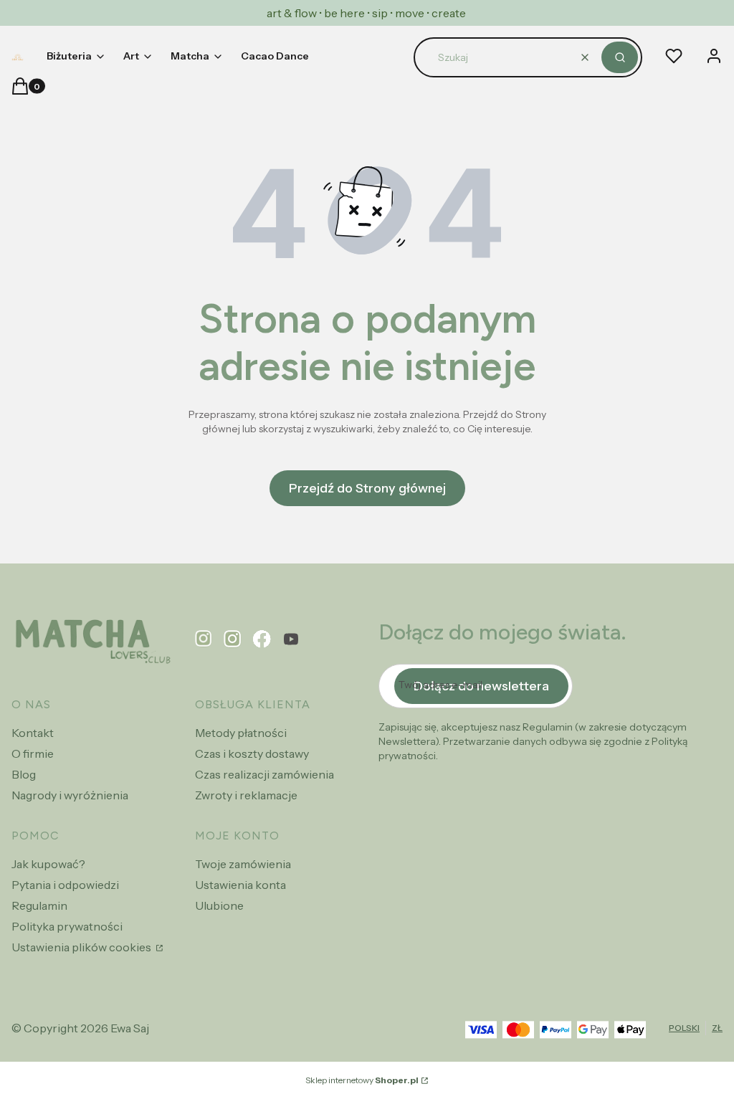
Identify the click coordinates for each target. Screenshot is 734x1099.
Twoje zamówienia (243, 864)
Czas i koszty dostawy (252, 753)
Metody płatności (241, 732)
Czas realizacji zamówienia (264, 774)
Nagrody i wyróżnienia (69, 795)
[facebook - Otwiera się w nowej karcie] (262, 639)
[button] (619, 57)
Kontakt (32, 732)
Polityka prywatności (67, 926)
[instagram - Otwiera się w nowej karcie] (233, 639)
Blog (23, 774)
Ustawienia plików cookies (82, 947)
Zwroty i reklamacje (246, 795)
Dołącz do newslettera (481, 686)
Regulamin (39, 905)
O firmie (32, 753)
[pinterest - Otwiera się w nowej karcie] (203, 639)
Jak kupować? (48, 864)
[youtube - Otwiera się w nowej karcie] (291, 639)
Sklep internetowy (362, 1080)
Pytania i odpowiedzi (65, 884)
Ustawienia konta (240, 884)
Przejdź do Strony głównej (367, 488)
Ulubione (219, 905)
